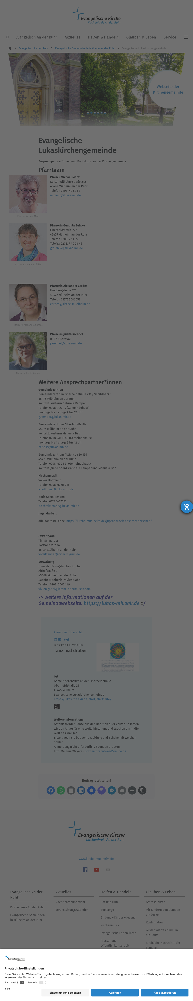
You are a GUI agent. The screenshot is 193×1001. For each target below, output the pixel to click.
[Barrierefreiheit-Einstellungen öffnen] (187, 506)
